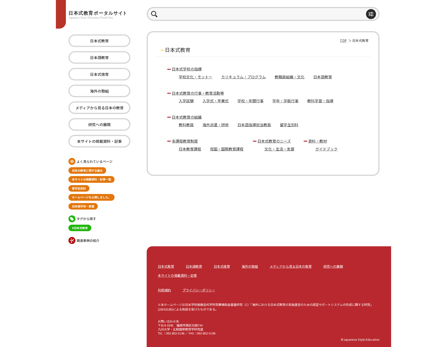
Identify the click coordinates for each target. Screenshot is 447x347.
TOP (343, 40)
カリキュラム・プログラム (243, 77)
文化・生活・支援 (279, 149)
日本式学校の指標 (187, 69)
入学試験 (186, 100)
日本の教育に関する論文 (87, 170)
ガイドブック (326, 149)
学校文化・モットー (195, 77)
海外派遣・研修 (216, 124)
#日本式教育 (80, 228)
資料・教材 (317, 141)
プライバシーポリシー (199, 290)
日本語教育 (99, 57)
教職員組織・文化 (290, 77)
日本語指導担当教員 (254, 124)
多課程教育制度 (185, 141)
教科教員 (186, 124)
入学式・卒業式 (216, 100)
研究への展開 (99, 124)
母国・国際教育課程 (227, 149)
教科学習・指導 (320, 100)
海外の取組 (99, 91)
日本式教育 (99, 40)
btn (371, 14)
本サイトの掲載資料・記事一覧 (91, 179)
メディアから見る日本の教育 (99, 107)
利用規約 (164, 290)
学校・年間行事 (250, 100)
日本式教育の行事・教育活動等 (198, 93)
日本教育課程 (190, 149)
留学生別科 (79, 188)
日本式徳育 (99, 74)
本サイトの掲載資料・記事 (99, 141)
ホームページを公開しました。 (91, 197)
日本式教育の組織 (187, 117)
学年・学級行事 (285, 100)
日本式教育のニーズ (274, 141)
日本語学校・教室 (83, 206)
